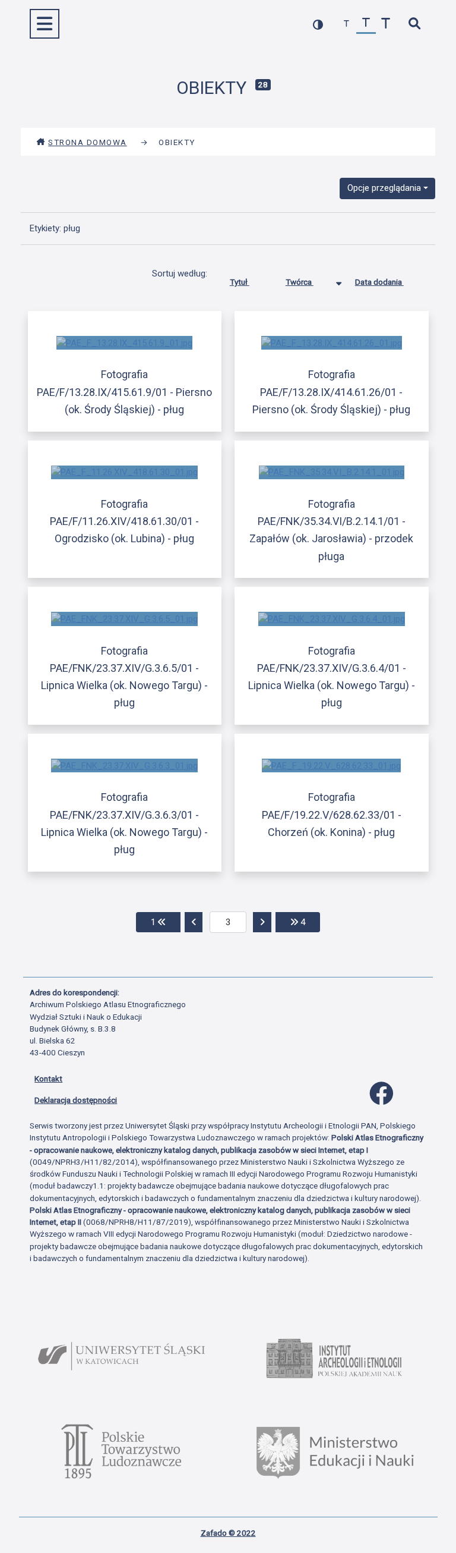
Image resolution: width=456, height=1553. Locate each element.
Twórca (300, 282)
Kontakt (48, 1078)
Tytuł (239, 282)
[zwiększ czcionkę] (385, 24)
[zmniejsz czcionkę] (346, 24)
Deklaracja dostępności (75, 1100)
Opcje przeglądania (384, 188)
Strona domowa (87, 142)
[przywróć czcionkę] (366, 24)
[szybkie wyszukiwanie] (414, 24)
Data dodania (379, 282)
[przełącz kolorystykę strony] (318, 24)
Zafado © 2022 (228, 1533)
